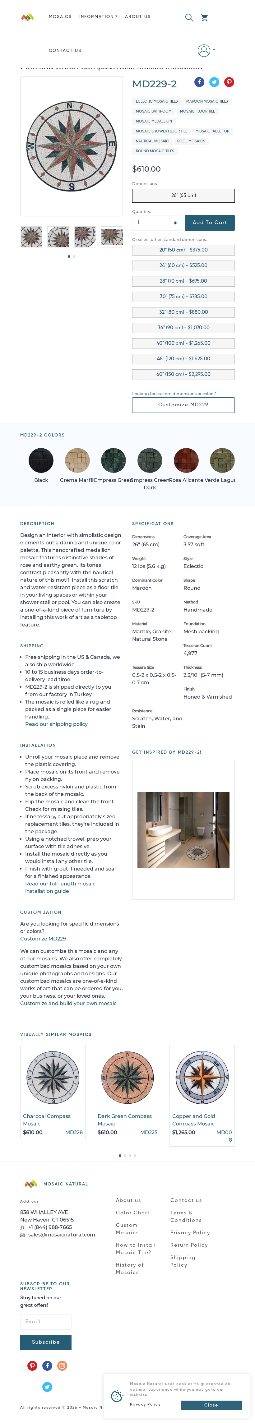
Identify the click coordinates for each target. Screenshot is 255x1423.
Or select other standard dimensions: (169, 239)
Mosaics (60, 17)
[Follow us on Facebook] (47, 1365)
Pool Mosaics (191, 141)
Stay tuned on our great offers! (40, 1302)
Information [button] (96, 17)
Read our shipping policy (56, 724)
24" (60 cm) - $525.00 (183, 265)
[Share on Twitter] (214, 82)
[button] (189, 17)
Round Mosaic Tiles (155, 151)
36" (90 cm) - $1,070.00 (184, 328)
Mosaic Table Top (212, 131)
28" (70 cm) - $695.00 (183, 281)
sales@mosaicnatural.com (61, 1235)
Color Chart (133, 1213)
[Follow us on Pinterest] (32, 1365)
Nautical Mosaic (152, 141)
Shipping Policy (183, 1261)
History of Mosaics (130, 1269)
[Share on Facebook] (199, 82)
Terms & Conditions (186, 1217)
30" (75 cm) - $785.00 (183, 296)
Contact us (65, 51)
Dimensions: (145, 183)
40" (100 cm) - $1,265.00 (183, 343)
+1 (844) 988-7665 (49, 1227)
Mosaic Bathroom (154, 111)
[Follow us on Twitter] (47, 1387)
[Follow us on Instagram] (62, 1365)
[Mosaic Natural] (27, 39)
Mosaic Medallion (154, 121)
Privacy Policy (190, 1233)
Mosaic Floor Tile (197, 111)
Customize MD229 (183, 405)
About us (138, 17)
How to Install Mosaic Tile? (136, 1249)
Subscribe (46, 1342)
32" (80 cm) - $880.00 (183, 312)
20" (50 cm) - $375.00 (184, 250)
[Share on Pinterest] (229, 82)
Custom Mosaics (127, 1229)
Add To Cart (210, 222)
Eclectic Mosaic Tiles (157, 102)
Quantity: (141, 211)
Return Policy (189, 1245)
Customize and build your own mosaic (68, 1003)
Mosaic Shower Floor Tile (161, 131)
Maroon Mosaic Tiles (207, 102)
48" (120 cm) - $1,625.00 (183, 359)
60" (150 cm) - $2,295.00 (183, 374)
